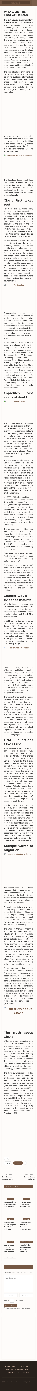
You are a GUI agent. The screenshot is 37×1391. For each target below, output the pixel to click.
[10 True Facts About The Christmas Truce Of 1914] (26, 1215)
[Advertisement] (18, 114)
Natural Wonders (26, 1241)
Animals (15, 1366)
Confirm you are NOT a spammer (17, 1308)
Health (28, 1369)
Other (26, 1372)
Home (7, 1366)
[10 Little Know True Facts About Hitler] (26, 1195)
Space (19, 1372)
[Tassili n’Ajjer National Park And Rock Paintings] (26, 1238)
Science (11, 1372)
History (10, 1198)
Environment (26, 1366)
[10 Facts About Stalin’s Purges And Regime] (10, 1195)
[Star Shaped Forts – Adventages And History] (10, 1238)
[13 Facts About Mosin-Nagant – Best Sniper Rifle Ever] (10, 1215)
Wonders (19, 1369)
